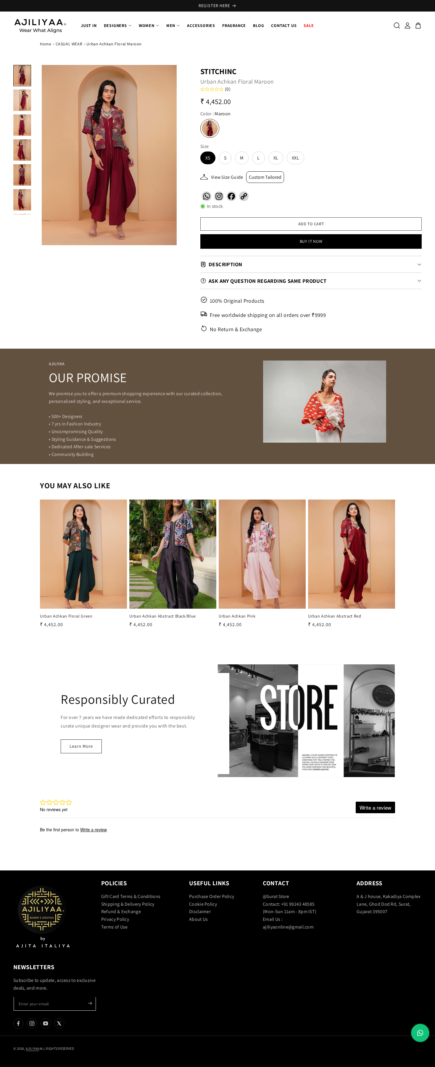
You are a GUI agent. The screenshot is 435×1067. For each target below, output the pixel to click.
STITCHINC (218, 71)
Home (45, 44)
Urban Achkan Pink (237, 616)
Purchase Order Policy (211, 896)
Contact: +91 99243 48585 (289, 904)
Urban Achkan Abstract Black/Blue (162, 616)
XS (207, 158)
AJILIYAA (32, 1048)
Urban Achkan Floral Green (66, 616)
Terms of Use (114, 927)
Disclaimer (200, 912)
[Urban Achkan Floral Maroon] (109, 155)
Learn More (81, 746)
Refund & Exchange (121, 912)
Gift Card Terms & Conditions (130, 896)
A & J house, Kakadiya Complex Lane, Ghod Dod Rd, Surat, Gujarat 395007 (389, 904)
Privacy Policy (115, 919)
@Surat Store (276, 896)
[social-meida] (18, 1023)
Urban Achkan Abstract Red (334, 616)
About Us (198, 919)
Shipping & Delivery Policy (127, 904)
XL (275, 158)
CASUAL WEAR (69, 44)
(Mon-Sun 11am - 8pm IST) (289, 912)
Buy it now (311, 241)
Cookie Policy (203, 904)
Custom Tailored (265, 177)
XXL (295, 158)
